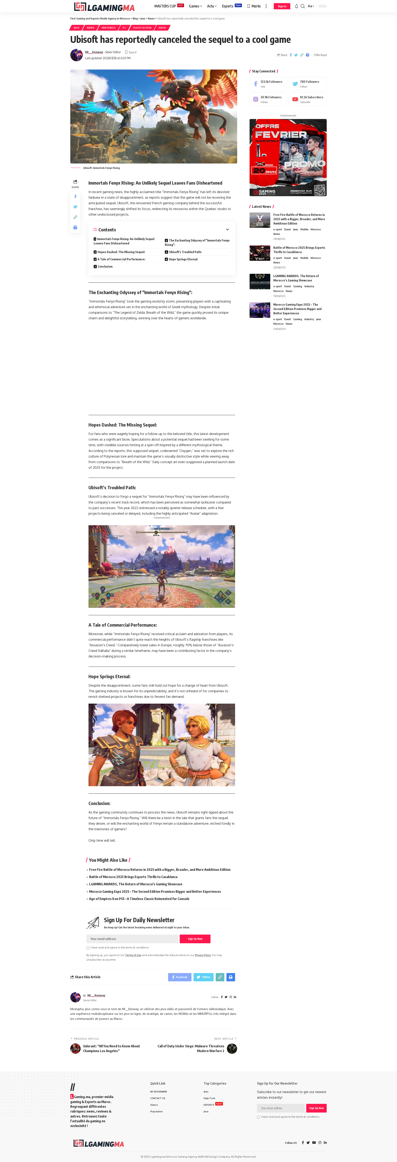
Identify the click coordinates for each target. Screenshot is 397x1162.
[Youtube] (308, 99)
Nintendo (109, 27)
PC (124, 27)
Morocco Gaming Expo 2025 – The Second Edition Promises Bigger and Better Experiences (155, 891)
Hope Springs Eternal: (183, 259)
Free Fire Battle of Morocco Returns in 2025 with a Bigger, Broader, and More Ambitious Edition (160, 870)
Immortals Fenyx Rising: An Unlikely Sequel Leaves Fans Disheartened (124, 241)
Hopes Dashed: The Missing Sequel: (121, 252)
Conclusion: (105, 266)
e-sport (277, 229)
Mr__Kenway (94, 52)
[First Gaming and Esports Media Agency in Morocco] (109, 6)
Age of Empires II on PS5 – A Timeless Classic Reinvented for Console (139, 899)
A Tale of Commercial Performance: (121, 259)
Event (287, 229)
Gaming (297, 286)
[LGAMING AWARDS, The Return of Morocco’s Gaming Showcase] (260, 281)
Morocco (316, 229)
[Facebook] (268, 83)
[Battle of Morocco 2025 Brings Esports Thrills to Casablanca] (260, 253)
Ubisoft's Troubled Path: (185, 252)
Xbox (162, 27)
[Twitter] (308, 83)
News (90, 27)
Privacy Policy (203, 955)
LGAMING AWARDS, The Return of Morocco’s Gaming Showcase (135, 884)
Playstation (142, 27)
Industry (309, 286)
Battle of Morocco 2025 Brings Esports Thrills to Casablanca (133, 877)
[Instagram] (268, 99)
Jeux (77, 27)
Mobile (304, 229)
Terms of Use (133, 955)
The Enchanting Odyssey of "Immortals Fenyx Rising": (197, 242)
